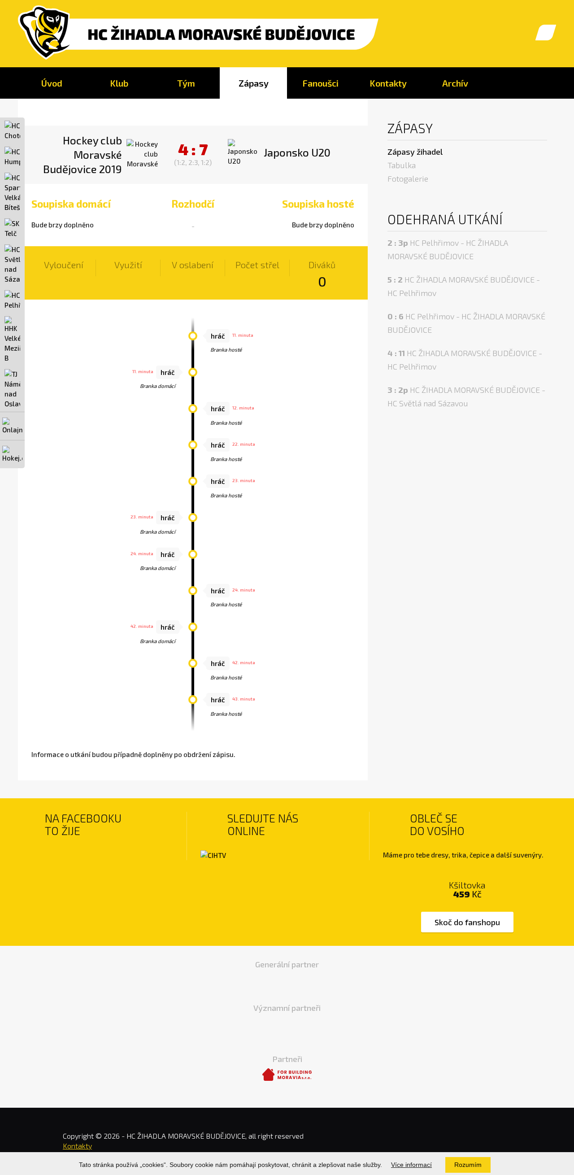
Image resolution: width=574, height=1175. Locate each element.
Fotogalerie (407, 178)
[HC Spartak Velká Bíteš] (12, 192)
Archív (455, 83)
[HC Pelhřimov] (12, 300)
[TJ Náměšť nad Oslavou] (12, 389)
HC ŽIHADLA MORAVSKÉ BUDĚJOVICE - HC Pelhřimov (463, 286)
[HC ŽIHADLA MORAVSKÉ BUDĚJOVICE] (198, 33)
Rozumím (468, 1164)
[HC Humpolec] (12, 157)
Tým (186, 83)
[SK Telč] (12, 228)
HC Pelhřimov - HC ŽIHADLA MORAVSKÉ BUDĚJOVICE (447, 249)
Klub (119, 83)
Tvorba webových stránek (529, 1143)
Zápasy (254, 83)
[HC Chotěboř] (12, 131)
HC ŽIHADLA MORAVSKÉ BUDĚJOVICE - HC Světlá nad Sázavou (466, 396)
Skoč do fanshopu (467, 922)
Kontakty (388, 83)
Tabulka (401, 165)
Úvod (51, 83)
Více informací (411, 1164)
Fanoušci (321, 83)
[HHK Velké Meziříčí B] (12, 339)
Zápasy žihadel (415, 152)
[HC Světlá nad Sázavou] (12, 264)
